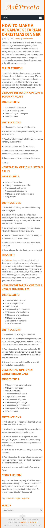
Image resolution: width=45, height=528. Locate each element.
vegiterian (25, 498)
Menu (5, 18)
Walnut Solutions (28, 522)
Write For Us (21, 525)
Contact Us (36, 525)
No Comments (28, 39)
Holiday (17, 39)
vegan (18, 498)
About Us (8, 525)
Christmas (8, 260)
